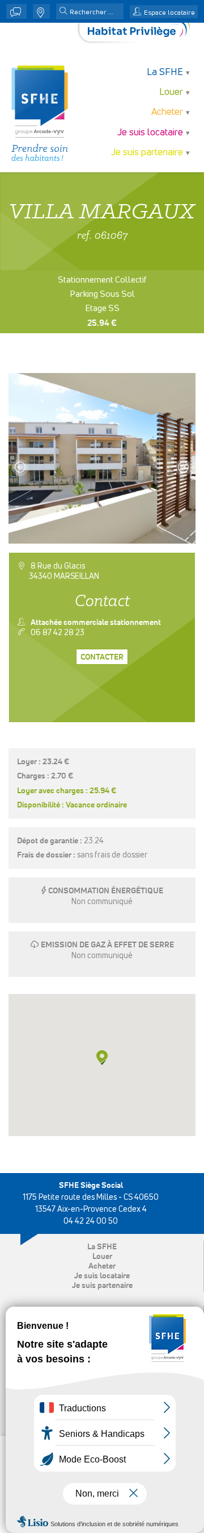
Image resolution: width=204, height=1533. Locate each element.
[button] (63, 12)
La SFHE (102, 1247)
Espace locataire (169, 13)
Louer (102, 1257)
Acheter (102, 1266)
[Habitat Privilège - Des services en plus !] (138, 32)
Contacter (102, 657)
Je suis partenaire (102, 1286)
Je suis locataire (102, 1276)
